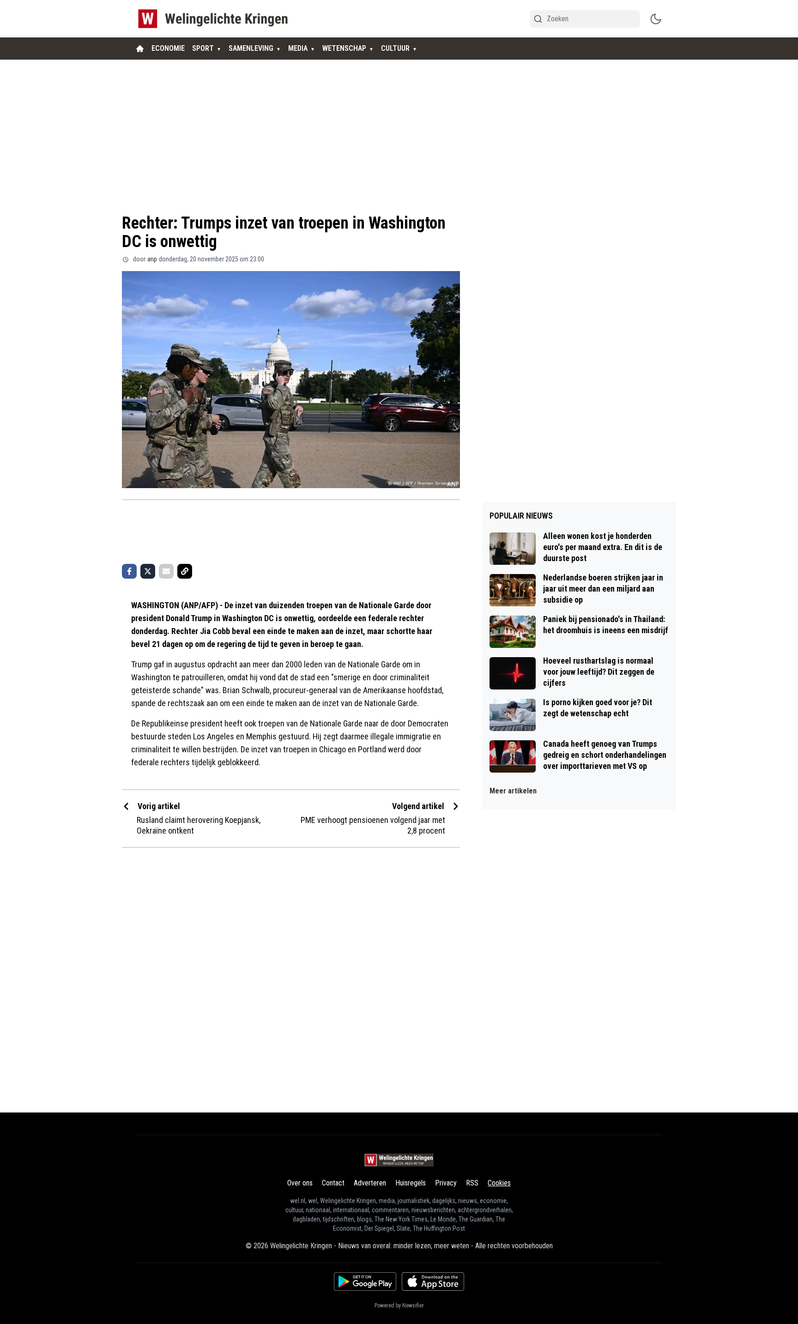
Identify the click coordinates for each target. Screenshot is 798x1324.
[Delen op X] (147, 571)
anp (152, 259)
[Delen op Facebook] (129, 571)
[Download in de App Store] (433, 1281)
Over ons (300, 1183)
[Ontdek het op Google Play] (365, 1281)
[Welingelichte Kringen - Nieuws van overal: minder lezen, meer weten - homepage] (215, 18)
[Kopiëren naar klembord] (184, 571)
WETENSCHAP (344, 48)
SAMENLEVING (251, 48)
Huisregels (410, 1183)
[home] (140, 48)
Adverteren (370, 1183)
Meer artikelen (513, 790)
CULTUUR (395, 48)
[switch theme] (655, 18)
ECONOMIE (168, 48)
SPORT (203, 48)
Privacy (446, 1183)
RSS (472, 1183)
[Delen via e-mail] (166, 571)
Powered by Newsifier (399, 1305)
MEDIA (298, 48)
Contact (333, 1183)
